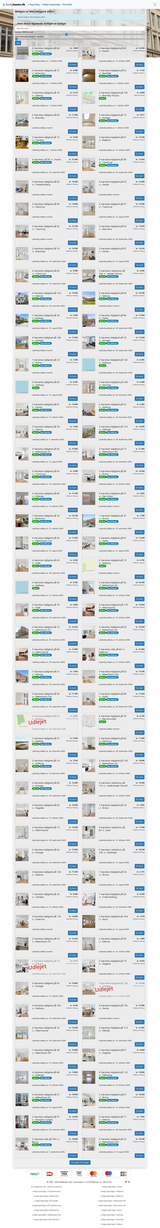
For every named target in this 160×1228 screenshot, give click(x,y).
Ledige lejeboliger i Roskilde (111, 1219)
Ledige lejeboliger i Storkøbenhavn (46, 1191)
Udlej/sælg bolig (51, 4)
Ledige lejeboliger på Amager (46, 1201)
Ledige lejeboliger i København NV (112, 1201)
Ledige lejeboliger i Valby (112, 1187)
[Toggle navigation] (155, 4)
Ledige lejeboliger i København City (46, 1215)
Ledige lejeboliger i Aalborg (112, 1215)
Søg (18, 43)
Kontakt (67, 4)
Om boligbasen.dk (38, 1187)
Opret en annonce (54, 1187)
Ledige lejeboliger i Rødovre (111, 1196)
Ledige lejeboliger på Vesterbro (46, 1219)
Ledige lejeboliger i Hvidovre (111, 1191)
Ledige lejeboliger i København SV (112, 1205)
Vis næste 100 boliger (80, 1162)
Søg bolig (34, 4)
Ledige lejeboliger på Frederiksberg (46, 1205)
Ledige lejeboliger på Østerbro (46, 1196)
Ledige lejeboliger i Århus (111, 1210)
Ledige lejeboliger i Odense (112, 1224)
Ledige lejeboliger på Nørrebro (46, 1210)
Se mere (72, 65)
